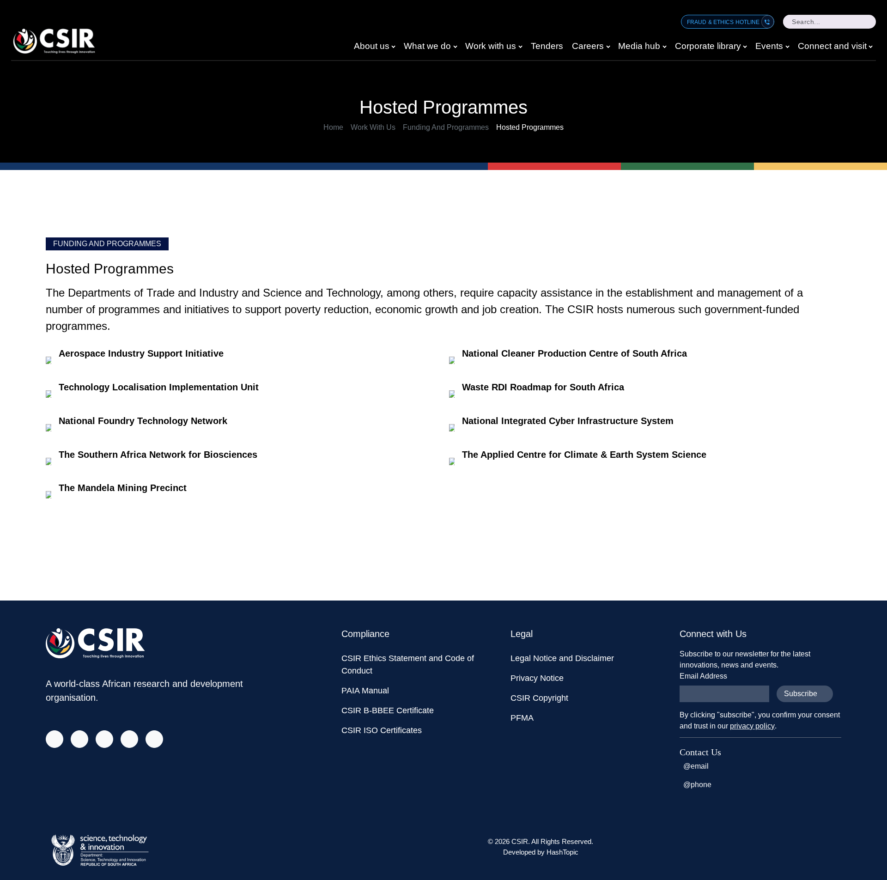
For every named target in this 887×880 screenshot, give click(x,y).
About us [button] (371, 46)
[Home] (57, 41)
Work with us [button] (490, 46)
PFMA (522, 717)
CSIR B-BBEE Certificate (387, 710)
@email (696, 766)
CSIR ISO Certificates (381, 730)
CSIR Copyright (539, 698)
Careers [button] (588, 46)
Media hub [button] (639, 46)
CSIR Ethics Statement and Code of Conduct (407, 664)
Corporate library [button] (708, 46)
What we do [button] (427, 46)
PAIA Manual (365, 690)
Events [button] (769, 46)
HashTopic (562, 852)
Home (333, 127)
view (242, 362)
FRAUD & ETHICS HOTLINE (724, 22)
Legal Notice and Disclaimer (562, 658)
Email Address (703, 676)
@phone (697, 785)
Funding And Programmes (446, 127)
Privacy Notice (537, 678)
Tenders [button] (547, 46)
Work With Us (373, 127)
